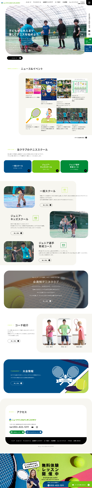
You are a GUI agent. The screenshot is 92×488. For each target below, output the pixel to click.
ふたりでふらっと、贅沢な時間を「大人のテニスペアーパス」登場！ (63, 105)
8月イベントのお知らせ (46, 103)
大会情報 (65, 2)
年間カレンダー (17, 432)
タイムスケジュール (34, 432)
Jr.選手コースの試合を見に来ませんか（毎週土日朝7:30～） (79, 128)
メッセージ (28, 2)
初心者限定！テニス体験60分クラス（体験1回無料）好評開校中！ (47, 128)
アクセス (82, 2)
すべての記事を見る (79, 137)
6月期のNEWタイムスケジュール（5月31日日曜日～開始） (78, 99)
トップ (13, 440)
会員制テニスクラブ (48, 2)
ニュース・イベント (73, 2)
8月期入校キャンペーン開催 (33, 97)
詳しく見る (45, 205)
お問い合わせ (81, 3)
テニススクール (37, 2)
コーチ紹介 (58, 2)
